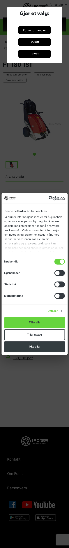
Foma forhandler (34, 30)
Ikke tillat (34, 346)
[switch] (59, 273)
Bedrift (34, 42)
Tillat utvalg (34, 334)
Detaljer (53, 310)
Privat (35, 54)
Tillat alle (34, 322)
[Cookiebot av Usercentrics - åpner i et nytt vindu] (49, 198)
